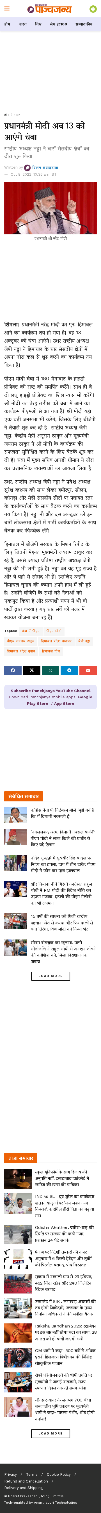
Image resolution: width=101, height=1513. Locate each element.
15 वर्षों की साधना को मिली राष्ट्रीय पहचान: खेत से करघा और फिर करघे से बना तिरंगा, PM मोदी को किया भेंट (62, 923)
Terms (32, 1474)
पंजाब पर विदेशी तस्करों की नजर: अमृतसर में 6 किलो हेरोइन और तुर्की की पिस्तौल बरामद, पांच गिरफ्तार (63, 1258)
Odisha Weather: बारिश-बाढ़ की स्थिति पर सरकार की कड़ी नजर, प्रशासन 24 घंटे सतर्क (64, 1234)
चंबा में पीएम (31, 631)
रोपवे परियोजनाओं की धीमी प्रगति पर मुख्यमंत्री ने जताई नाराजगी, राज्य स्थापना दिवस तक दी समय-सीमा (63, 1381)
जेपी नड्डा (84, 641)
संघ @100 (58, 24)
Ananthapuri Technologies (55, 1503)
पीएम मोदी (54, 631)
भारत (23, 24)
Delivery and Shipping (23, 1488)
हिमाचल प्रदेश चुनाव (21, 651)
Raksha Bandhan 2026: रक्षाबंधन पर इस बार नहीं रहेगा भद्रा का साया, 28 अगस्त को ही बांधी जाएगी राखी (66, 1332)
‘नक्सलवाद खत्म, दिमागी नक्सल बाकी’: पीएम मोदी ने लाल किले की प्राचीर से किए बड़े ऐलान (63, 838)
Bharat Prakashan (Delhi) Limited (35, 1496)
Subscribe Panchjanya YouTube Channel (51, 690)
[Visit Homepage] (49, 8)
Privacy (10, 1474)
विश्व (38, 24)
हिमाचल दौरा (51, 651)
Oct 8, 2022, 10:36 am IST (34, 174)
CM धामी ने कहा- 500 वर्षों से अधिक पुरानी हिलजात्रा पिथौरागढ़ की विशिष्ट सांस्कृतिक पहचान (65, 1357)
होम (7, 24)
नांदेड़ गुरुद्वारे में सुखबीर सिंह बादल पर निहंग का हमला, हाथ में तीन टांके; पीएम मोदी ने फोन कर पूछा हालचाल (63, 864)
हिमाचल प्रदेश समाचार (56, 641)
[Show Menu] (7, 8)
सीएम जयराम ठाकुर (21, 641)
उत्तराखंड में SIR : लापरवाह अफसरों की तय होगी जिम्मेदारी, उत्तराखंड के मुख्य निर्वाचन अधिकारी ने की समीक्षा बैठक (65, 1308)
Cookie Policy (59, 1474)
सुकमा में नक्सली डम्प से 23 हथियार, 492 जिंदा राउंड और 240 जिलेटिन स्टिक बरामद (63, 1283)
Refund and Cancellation (26, 1481)
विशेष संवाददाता (45, 167)
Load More (50, 976)
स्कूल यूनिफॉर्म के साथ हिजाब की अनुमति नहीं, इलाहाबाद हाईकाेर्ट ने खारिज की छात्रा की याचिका (62, 1178)
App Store (64, 703)
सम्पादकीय (83, 24)
